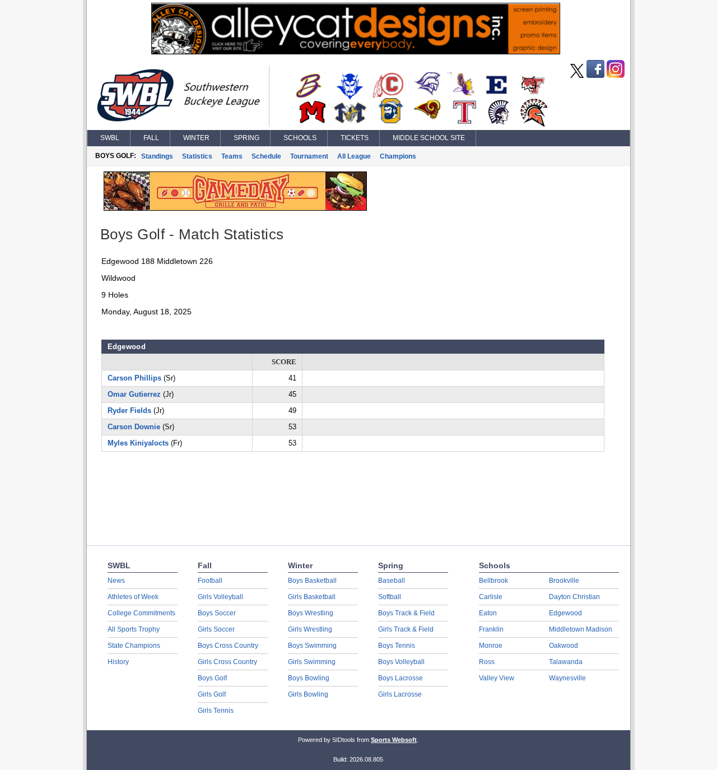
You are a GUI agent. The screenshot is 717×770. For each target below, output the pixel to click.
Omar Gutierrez (134, 394)
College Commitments (141, 613)
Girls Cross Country (227, 662)
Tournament (309, 156)
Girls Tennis (216, 711)
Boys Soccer (217, 613)
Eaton (488, 613)
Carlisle (490, 597)
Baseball (391, 581)
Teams (232, 156)
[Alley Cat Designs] (355, 51)
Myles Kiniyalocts (138, 443)
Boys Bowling (308, 678)
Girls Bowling (308, 694)
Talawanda (566, 662)
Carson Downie (134, 427)
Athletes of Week (133, 597)
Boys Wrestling (310, 613)
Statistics (197, 156)
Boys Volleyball (401, 662)
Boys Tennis (396, 646)
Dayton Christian (574, 597)
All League (354, 156)
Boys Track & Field (406, 613)
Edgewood (565, 613)
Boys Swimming (312, 646)
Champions (398, 156)
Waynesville (567, 678)
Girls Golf (212, 694)
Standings (157, 156)
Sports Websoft (394, 739)
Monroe (490, 646)
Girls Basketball (312, 597)
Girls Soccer (216, 629)
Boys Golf (212, 678)
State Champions (134, 646)
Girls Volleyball (220, 597)
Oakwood (563, 646)
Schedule (266, 156)
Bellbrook (493, 581)
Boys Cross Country (228, 646)
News (116, 581)
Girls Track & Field (406, 629)
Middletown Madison (580, 629)
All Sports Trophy (134, 629)
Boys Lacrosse (400, 678)
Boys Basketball (312, 581)
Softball (389, 597)
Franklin (491, 629)
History (118, 662)
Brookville (564, 581)
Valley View (496, 678)
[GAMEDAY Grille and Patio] (235, 207)
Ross (487, 662)
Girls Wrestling (310, 629)
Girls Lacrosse (400, 694)
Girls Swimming (312, 662)
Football (210, 581)
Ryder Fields (129, 410)
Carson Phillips (134, 378)
